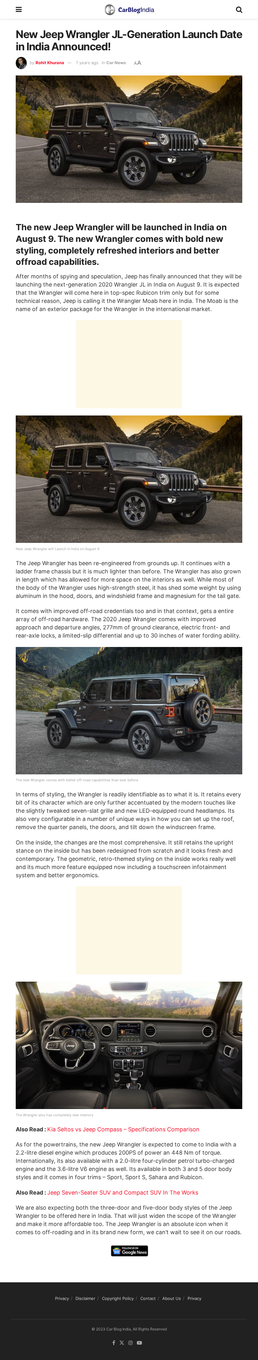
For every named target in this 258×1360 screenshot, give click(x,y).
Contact (148, 1298)
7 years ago (87, 62)
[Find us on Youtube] (139, 1342)
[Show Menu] (19, 9)
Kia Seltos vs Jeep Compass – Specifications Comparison (123, 1129)
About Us (171, 1298)
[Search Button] (239, 9)
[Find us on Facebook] (113, 1342)
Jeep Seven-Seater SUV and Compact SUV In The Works (122, 1192)
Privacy (62, 1298)
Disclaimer (85, 1298)
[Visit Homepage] (129, 9)
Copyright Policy (118, 1298)
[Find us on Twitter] (121, 1342)
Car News (116, 62)
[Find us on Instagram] (130, 1342)
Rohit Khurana (50, 62)
